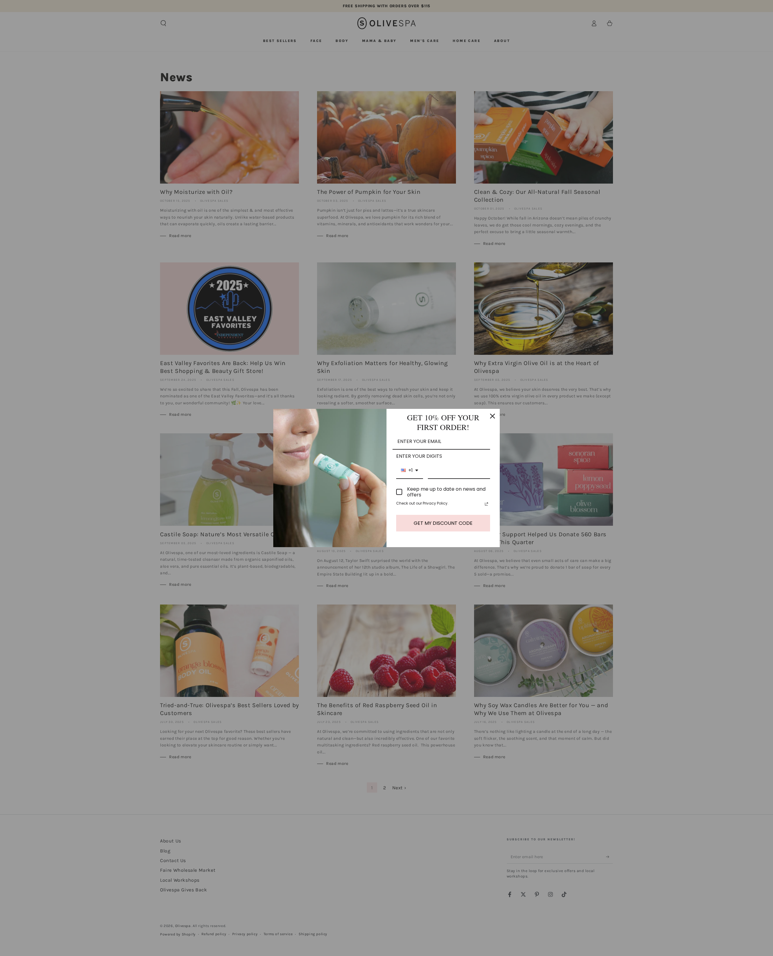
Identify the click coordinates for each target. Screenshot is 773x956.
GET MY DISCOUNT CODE (443, 523)
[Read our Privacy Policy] (486, 504)
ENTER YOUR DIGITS (419, 456)
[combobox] (409, 471)
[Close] (492, 416)
